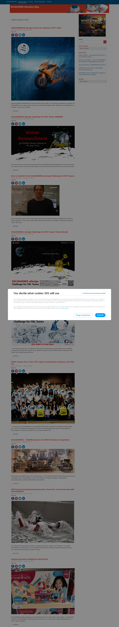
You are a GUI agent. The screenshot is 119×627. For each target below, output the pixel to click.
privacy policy (64, 308)
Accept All (100, 315)
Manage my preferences (83, 315)
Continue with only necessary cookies (94, 293)
